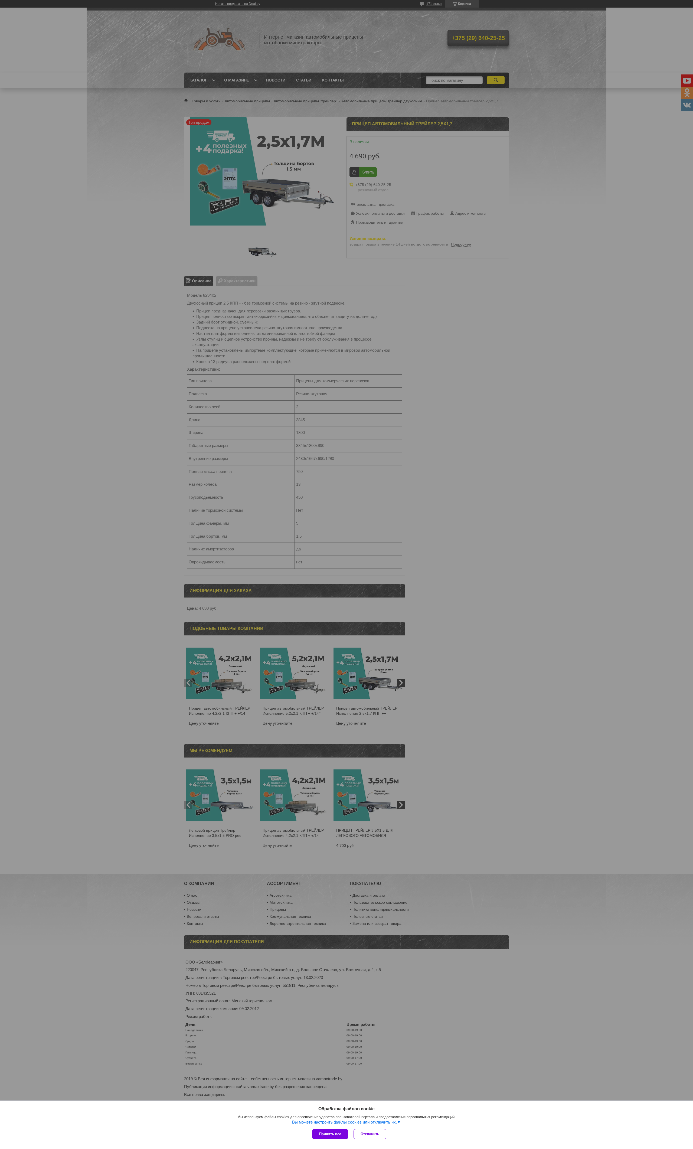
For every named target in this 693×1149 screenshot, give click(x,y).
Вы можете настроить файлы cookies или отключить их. (344, 1122)
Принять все (330, 1134)
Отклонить (370, 1134)
